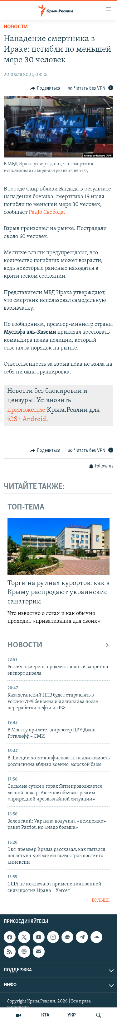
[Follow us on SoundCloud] (96, 937)
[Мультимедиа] (18, 1015)
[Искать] (98, 1015)
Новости (16, 27)
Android (34, 419)
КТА (45, 1015)
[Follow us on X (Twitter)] (24, 937)
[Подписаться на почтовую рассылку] (39, 952)
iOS (12, 419)
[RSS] (10, 952)
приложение (26, 410)
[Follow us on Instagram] (53, 937)
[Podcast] (24, 952)
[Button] (45, 88)
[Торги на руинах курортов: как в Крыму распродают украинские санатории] (58, 546)
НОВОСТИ (24, 645)
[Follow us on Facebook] (10, 937)
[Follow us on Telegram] (82, 937)
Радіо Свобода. (47, 212)
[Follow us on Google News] (67, 937)
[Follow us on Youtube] (39, 937)
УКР (71, 1015)
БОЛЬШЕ (101, 900)
